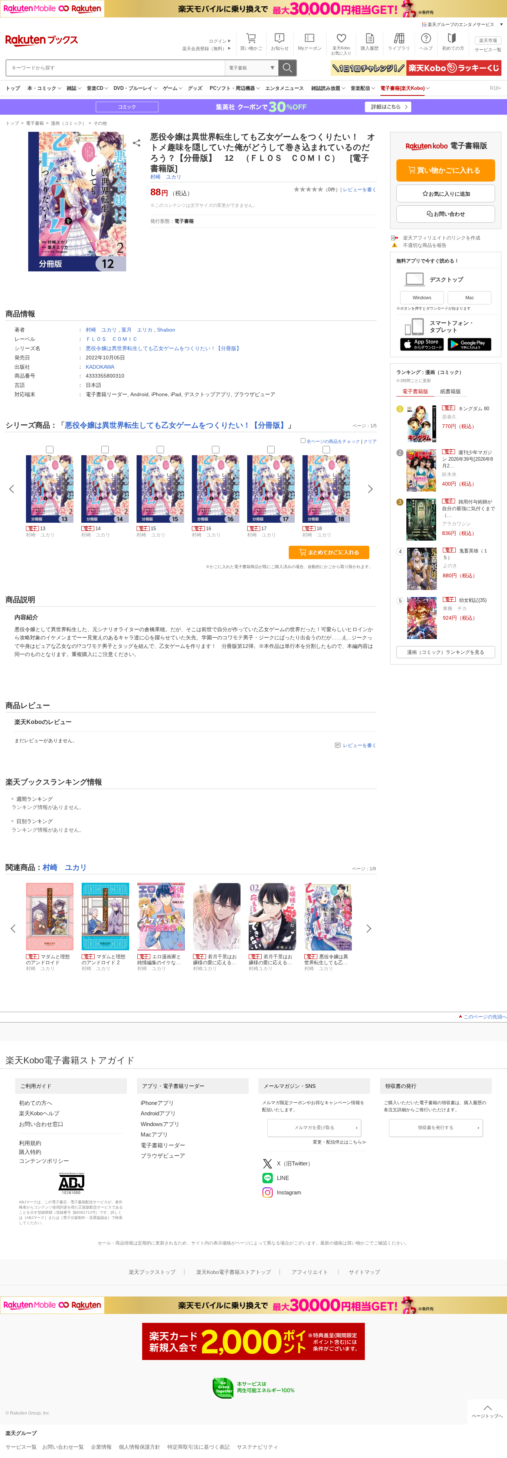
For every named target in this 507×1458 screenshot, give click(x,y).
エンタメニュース (284, 88)
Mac (469, 297)
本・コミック (41, 88)
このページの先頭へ (485, 1017)
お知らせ (280, 48)
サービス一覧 (488, 49)
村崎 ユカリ (165, 177)
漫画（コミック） (68, 123)
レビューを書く (360, 189)
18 (319, 528)
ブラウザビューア (163, 1155)
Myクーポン (310, 48)
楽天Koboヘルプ (39, 1113)
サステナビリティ (257, 1447)
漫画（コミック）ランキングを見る (445, 652)
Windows (422, 297)
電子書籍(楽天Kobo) (402, 88)
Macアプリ (154, 1134)
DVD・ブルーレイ (133, 88)
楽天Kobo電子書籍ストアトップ (233, 1272)
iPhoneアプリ (157, 1103)
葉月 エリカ (137, 330)
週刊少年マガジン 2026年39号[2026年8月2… (467, 459)
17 (263, 528)
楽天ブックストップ (152, 1272)
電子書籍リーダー (163, 1145)
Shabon (166, 330)
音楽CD (95, 88)
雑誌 (71, 88)
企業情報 (101, 1447)
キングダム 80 (473, 408)
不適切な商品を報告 (425, 245)
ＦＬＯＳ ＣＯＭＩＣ (112, 339)
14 (98, 528)
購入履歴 (370, 48)
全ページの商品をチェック (333, 441)
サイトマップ (364, 1272)
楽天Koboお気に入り (341, 50)
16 (208, 528)
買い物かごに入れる (449, 170)
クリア (370, 441)
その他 (100, 123)
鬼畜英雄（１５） (465, 554)
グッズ (195, 88)
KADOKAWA (100, 367)
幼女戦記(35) (472, 600)
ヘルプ (426, 48)
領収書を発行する (436, 1127)
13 (42, 528)
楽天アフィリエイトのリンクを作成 (441, 238)
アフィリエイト (310, 1272)
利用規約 (30, 1143)
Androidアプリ (158, 1113)
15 (153, 528)
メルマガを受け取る (314, 1127)
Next (369, 928)
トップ (13, 88)
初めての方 (453, 48)
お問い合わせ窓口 (41, 1124)
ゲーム (170, 88)
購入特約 (30, 1152)
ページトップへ (487, 1416)
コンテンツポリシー (44, 1161)
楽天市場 (488, 40)
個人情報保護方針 (139, 1447)
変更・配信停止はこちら (337, 1142)
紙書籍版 (450, 391)
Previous (13, 928)
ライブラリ (399, 48)
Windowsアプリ (160, 1124)
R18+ (495, 88)
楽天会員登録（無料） (204, 48)
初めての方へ (35, 1103)
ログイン (218, 41)
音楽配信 (360, 88)
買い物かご (251, 48)
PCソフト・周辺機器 (232, 88)
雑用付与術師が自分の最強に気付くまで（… (468, 508)
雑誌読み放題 (325, 88)
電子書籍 (35, 123)
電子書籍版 (415, 391)
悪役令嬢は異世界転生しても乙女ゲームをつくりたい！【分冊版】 (164, 348)
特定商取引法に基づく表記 (198, 1447)
